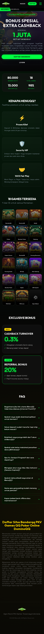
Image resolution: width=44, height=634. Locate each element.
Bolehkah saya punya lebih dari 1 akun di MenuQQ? (22, 438)
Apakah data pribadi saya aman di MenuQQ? (22, 479)
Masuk (22, 4)
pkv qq (22, 582)
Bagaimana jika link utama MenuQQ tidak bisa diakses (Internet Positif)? (22, 408)
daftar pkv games (17, 562)
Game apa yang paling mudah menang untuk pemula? (22, 489)
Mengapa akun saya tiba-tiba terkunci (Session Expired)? (22, 469)
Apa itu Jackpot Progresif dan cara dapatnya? (22, 459)
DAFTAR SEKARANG (22, 57)
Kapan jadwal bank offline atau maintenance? (22, 499)
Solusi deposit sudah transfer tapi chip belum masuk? (22, 428)
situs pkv (5, 537)
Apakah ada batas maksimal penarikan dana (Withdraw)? (22, 448)
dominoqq (20, 549)
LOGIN (22, 62)
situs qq (8, 570)
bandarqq (10, 547)
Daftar (32, 4)
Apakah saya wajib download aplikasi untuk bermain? (22, 418)
